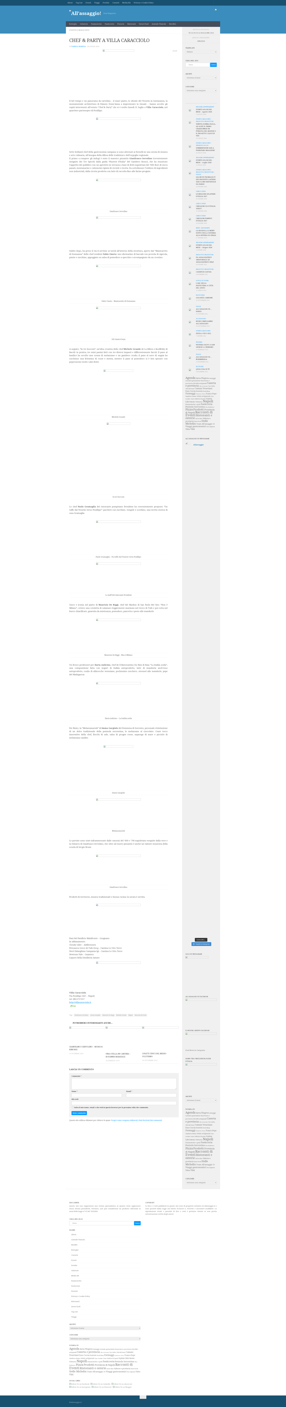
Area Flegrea (202, 378)
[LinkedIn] (207, 1401)
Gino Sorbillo (99, 1358)
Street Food (144, 24)
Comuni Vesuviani (203, 388)
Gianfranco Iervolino (81, 1015)
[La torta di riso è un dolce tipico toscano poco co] (209, 701)
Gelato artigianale (204, 396)
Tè (214, 424)
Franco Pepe (211, 394)
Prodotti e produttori (204, 121)
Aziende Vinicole (159, 24)
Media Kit (126, 3)
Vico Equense (210, 426)
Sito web (75, 1099)
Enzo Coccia (190, 391)
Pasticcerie (109, 24)
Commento (77, 1076)
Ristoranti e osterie (198, 417)
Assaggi (212, 378)
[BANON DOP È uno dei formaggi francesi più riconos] (209, 557)
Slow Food (197, 421)
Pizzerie (120, 24)
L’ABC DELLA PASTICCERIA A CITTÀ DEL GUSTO (204, 285)
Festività (199, 391)
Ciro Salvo (211, 386)
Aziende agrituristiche (192, 381)
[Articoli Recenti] (190, 101)
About (70, 3)
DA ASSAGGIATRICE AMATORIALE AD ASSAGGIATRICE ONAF (205, 259)
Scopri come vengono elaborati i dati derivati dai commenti (136, 1120)
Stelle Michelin (78, 1371)
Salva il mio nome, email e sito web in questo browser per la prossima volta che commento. (111, 1107)
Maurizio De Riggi (108, 1015)
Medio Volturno (196, 402)
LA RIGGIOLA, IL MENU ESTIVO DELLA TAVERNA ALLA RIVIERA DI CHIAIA (206, 233)
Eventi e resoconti (79, 30)
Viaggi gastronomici (195, 426)
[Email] (211, 1401)
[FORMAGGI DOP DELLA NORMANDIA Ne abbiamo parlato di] (193, 525)
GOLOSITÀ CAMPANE (204, 298)
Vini (193, 429)
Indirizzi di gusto (200, 399)
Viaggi (97, 3)
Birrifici (172, 24)
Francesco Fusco (200, 394)
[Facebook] (199, 1401)
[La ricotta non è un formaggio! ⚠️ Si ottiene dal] (209, 799)
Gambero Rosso (190, 396)
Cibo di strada (203, 386)
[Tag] (211, 101)
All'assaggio (201, 318)
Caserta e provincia (88, 1351)
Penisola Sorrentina (195, 407)
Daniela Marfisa (78, 46)
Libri (187, 402)
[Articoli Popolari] (201, 101)
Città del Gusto (189, 388)
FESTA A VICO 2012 (203, 333)
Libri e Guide (201, 191)
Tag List (79, 3)
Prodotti (198, 409)
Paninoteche (96, 24)
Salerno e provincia (122, 1368)
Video (187, 429)
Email (129, 1091)
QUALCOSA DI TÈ (203, 369)
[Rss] (215, 1401)
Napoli (130, 1015)
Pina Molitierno (209, 407)
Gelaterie (84, 24)
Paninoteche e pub (192, 404)
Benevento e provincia (123, 1349)
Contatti (115, 3)
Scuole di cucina (202, 280)
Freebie (106, 3)
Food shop (206, 391)
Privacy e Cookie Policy (144, 3)
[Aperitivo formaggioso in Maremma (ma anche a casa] (193, 847)
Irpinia (209, 399)
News (198, 228)
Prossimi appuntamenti (205, 107)
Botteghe (73, 24)
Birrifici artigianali (199, 383)
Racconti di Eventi (140, 1015)
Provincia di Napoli (105, 1365)
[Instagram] (203, 1401)
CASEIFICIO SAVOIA (203, 272)
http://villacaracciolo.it (80, 1002)
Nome (75, 1091)
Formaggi (190, 393)
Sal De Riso (198, 418)
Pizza (189, 409)
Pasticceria (206, 404)
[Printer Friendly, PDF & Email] (73, 1006)
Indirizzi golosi (202, 145)
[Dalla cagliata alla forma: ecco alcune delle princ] (193, 712)
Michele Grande (121, 1015)
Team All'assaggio (204, 424)
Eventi (88, 3)
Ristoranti (131, 24)
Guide (192, 399)
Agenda (190, 378)
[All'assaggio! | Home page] (85, 13)
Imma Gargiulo (95, 1015)
